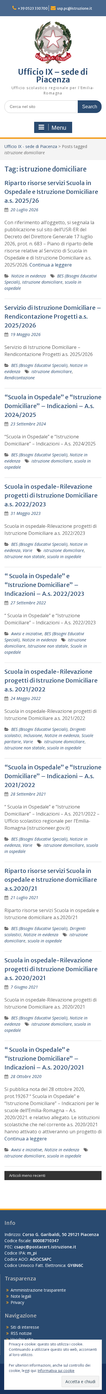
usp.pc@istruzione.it (74, 8)
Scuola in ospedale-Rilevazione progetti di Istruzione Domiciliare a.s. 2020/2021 (50, 969)
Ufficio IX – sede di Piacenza (53, 75)
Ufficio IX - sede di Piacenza (30, 146)
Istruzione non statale (24, 556)
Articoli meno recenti (27, 1175)
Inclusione (33, 735)
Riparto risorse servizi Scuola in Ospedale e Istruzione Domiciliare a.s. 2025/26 (51, 191)
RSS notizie (21, 1333)
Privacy (17, 1302)
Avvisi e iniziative (26, 633)
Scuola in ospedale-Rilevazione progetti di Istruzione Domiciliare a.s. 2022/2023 (50, 495)
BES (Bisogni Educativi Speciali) (39, 365)
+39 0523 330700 (33, 8)
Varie (27, 550)
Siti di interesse (25, 1327)
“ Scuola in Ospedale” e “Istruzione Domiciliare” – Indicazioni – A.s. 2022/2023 (44, 584)
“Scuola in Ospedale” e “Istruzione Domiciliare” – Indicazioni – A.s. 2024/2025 (52, 405)
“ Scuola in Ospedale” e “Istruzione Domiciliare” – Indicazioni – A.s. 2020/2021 (44, 1058)
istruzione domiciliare (42, 282)
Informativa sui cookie (56, 1370)
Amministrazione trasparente (38, 1290)
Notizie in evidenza (28, 276)
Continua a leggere (50, 265)
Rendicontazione (19, 377)
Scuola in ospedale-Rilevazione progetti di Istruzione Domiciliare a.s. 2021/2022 (50, 680)
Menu (59, 127)
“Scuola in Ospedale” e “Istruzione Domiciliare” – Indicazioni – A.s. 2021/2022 (52, 776)
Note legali (21, 1296)
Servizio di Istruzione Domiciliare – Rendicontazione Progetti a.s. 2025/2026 (52, 316)
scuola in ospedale (64, 556)
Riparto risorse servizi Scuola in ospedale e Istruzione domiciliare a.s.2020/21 (50, 879)
